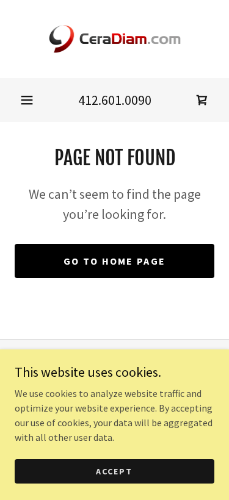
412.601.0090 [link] (114, 100)
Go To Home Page (114, 261)
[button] (27, 100)
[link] (114, 39)
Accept (114, 470)
